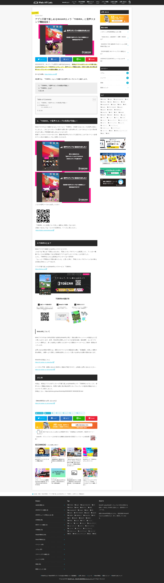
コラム (97, 2)
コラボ (123, 117)
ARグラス (117, 102)
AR (54, 413)
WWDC (110, 115)
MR (125, 104)
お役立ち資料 (114, 2)
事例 (101, 82)
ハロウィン (104, 125)
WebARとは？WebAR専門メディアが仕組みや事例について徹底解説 (58, 575)
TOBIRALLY (118, 109)
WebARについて (48, 107)
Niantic (103, 107)
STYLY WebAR (112, 107)
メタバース (104, 130)
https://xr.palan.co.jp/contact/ (44, 369)
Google (114, 104)
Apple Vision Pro (119, 99)
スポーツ (104, 122)
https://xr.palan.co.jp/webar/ (44, 362)
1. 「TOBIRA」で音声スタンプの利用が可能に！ (53, 102)
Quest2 (120, 107)
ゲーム (117, 117)
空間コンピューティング (121, 130)
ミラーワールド (116, 128)
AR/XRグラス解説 (42, 510)
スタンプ (73, 413)
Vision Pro (104, 112)
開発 (108, 133)
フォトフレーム (114, 125)
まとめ (41, 110)
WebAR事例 (82, 2)
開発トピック (90, 2)
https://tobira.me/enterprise (44, 230)
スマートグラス (113, 122)
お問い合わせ (123, 2)
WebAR (66, 413)
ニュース (74, 2)
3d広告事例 (40, 505)
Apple (110, 99)
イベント (110, 117)
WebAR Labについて (117, 575)
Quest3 (104, 109)
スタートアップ (123, 120)
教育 (111, 130)
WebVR (104, 115)
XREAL (117, 115)
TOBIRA (60, 413)
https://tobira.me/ (50, 74)
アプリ (103, 117)
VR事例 (39, 529)
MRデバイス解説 (41, 525)
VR (116, 112)
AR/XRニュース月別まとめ (44, 515)
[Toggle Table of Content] (93, 99)
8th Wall (104, 99)
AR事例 (39, 520)
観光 (103, 133)
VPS (111, 112)
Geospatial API (105, 104)
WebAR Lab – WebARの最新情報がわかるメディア (81, 579)
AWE (123, 102)
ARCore (104, 102)
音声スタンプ (81, 413)
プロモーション (105, 128)
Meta (120, 104)
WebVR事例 (40, 539)
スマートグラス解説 (42, 554)
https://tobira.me (40, 269)
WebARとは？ (66, 2)
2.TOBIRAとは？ (44, 105)
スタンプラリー (113, 120)
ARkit (110, 102)
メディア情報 (105, 2)
